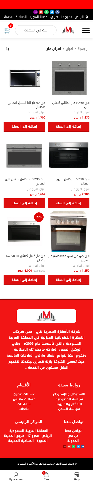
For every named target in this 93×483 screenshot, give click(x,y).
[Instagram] (35, 12)
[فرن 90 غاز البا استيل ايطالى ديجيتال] (24, 78)
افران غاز (77, 112)
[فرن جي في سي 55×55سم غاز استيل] (68, 231)
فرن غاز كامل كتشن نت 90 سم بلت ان (25, 258)
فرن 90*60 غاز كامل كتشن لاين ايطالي (25, 181)
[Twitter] (52, 12)
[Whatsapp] (46, 12)
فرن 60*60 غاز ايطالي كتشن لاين (70, 105)
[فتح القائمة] (86, 30)
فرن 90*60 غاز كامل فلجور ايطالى (72, 181)
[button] (68, 127)
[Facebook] (57, 12)
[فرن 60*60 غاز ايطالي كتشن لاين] (68, 78)
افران (69, 49)
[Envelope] (41, 12)
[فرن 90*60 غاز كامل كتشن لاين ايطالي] (24, 155)
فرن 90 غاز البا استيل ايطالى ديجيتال (26, 105)
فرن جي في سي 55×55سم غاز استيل (69, 258)
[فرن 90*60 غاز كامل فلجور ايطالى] (68, 155)
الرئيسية (83, 49)
